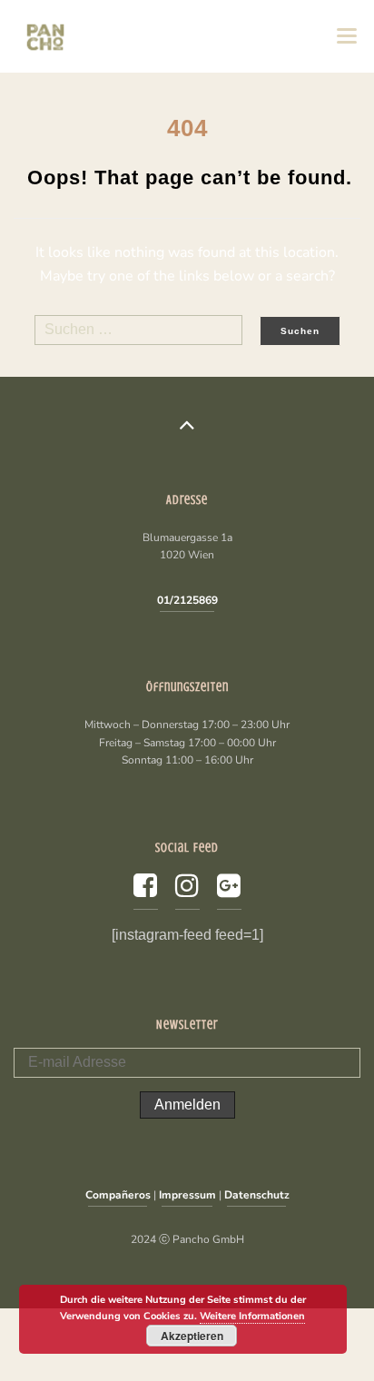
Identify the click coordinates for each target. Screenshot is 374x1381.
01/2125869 (187, 600)
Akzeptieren (192, 1335)
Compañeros (118, 1195)
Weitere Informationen (252, 1316)
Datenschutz (257, 1195)
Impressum (187, 1195)
